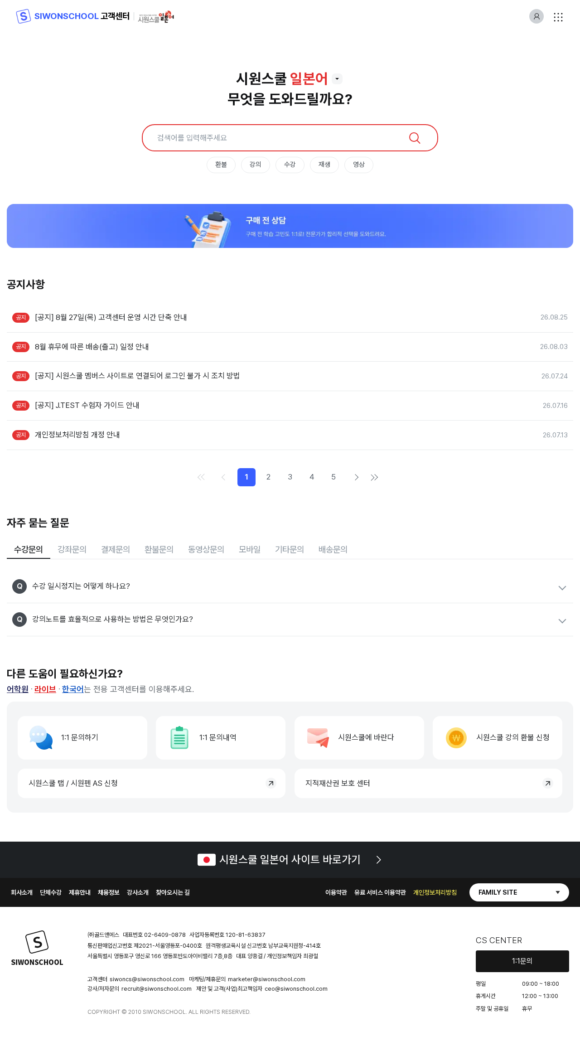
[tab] (28, 550)
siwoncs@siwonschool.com (147, 979)
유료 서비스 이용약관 (380, 892)
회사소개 (22, 892)
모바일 (250, 549)
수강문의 (28, 549)
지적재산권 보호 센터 (337, 783)
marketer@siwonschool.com (266, 979)
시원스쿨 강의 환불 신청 (513, 737)
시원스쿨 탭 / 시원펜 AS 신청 (73, 783)
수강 (290, 164)
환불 (221, 164)
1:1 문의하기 (79, 737)
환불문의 (159, 549)
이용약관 (336, 892)
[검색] (414, 138)
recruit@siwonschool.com (156, 988)
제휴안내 (80, 892)
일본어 (309, 78)
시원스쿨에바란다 (366, 737)
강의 (255, 164)
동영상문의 (206, 549)
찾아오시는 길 (173, 892)
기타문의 (289, 549)
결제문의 (115, 549)
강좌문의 (72, 549)
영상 (359, 164)
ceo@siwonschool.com (296, 988)
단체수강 (51, 892)
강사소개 (138, 892)
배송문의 (333, 549)
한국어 (73, 689)
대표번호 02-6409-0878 (154, 934)
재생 (324, 164)
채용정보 (109, 892)
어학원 (18, 689)
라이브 (45, 689)
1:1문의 (522, 961)
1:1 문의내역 (218, 737)
